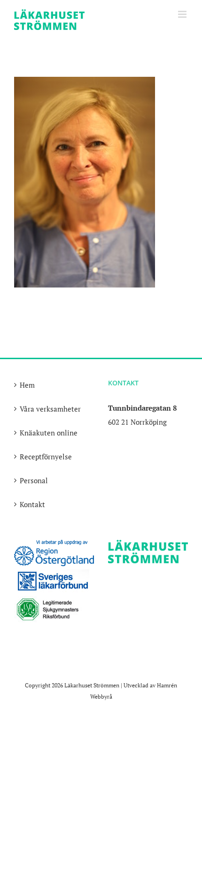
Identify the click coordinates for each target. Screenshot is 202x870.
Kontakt (32, 504)
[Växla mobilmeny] (183, 14)
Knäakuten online (49, 432)
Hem (27, 385)
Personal (34, 480)
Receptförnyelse (46, 456)
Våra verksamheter (50, 408)
